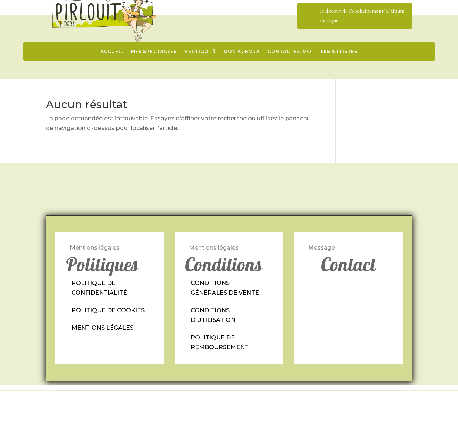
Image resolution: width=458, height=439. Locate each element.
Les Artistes (339, 51)
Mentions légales (102, 327)
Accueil (112, 51)
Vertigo (197, 51)
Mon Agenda (242, 51)
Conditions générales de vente (225, 288)
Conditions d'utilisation (213, 315)
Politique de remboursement (220, 342)
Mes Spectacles (154, 51)
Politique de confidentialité (99, 288)
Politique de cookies (108, 310)
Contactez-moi (290, 51)
